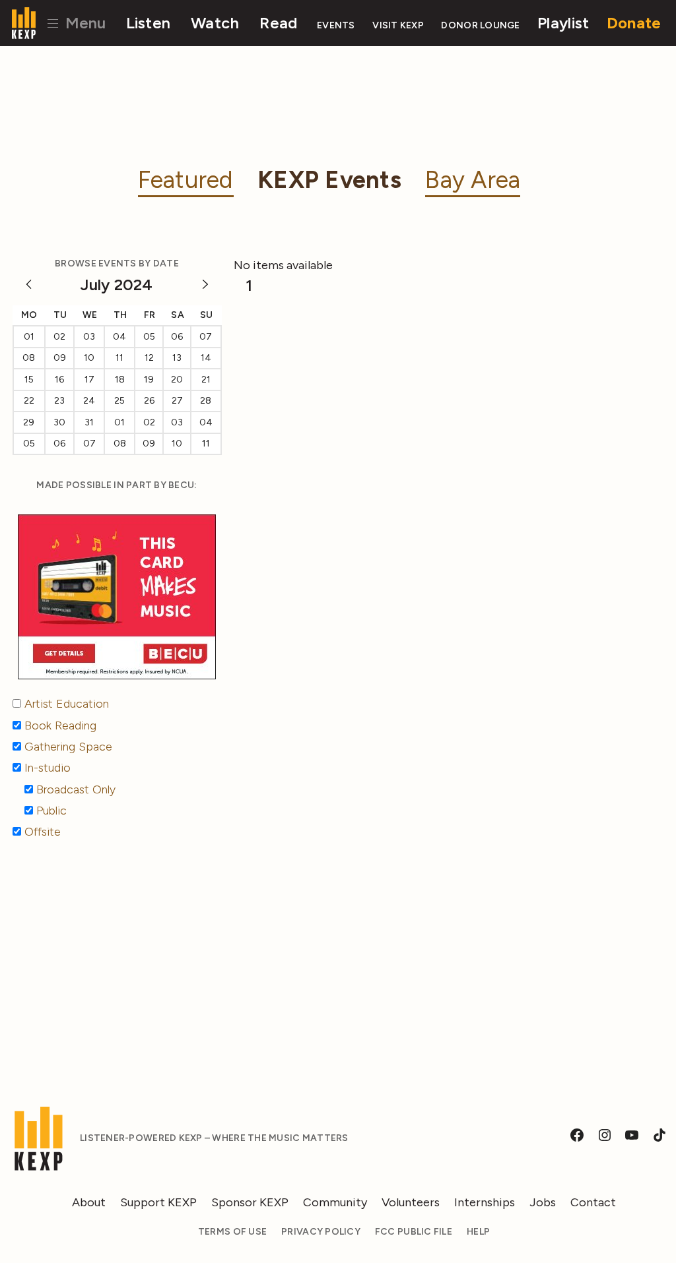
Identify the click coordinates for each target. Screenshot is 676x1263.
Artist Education (66, 703)
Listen (148, 22)
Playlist (563, 22)
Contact (593, 1202)
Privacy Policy (320, 1231)
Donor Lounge (480, 25)
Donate (634, 22)
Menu (83, 22)
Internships (484, 1202)
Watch (215, 22)
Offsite (42, 831)
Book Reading (60, 725)
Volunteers (411, 1202)
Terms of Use (232, 1231)
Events (336, 25)
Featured (186, 180)
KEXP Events (329, 180)
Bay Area (472, 180)
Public (51, 810)
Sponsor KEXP (249, 1202)
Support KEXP (158, 1202)
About (89, 1202)
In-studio (47, 767)
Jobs (542, 1202)
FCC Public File (413, 1231)
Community (335, 1202)
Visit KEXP (398, 25)
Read (278, 22)
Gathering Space (68, 746)
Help (478, 1231)
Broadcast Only (76, 789)
